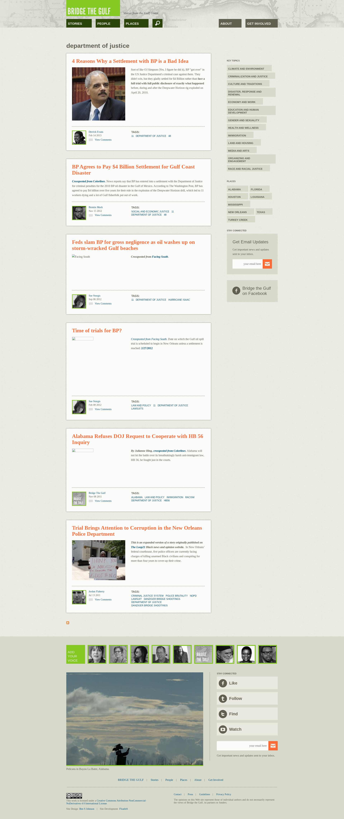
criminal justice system (147, 595)
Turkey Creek (238, 219)
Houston (234, 197)
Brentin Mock (96, 207)
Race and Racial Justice (245, 168)
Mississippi (235, 204)
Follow (235, 698)
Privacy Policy (223, 794)
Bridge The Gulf (97, 493)
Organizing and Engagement (239, 160)
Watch (235, 729)
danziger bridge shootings (162, 599)
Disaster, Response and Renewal (245, 93)
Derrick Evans (96, 132)
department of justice (151, 136)
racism (189, 497)
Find (233, 714)
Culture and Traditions (245, 84)
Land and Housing (240, 143)
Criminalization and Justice (248, 76)
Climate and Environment (246, 68)
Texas (261, 212)
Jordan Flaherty (96, 591)
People (103, 23)
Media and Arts (238, 150)
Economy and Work (241, 102)
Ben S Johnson (86, 809)
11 (132, 136)
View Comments (103, 139)
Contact (177, 794)
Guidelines (204, 794)
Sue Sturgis (94, 295)
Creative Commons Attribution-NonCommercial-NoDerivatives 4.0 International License (106, 802)
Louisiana (257, 197)
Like (233, 683)
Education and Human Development (243, 111)
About (226, 23)
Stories (75, 23)
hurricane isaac (179, 299)
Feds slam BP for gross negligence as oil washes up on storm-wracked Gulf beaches (133, 245)
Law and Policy (141, 405)
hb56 (167, 500)
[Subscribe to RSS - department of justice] (67, 623)
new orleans (237, 212)
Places (132, 23)
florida (256, 189)
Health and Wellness (243, 127)
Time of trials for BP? (97, 330)
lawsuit (136, 599)
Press (190, 794)
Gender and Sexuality (243, 120)
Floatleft (123, 809)
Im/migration (175, 497)
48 (169, 136)
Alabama (137, 497)
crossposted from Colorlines (169, 450)
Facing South (160, 256)
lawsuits (137, 408)
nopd (193, 595)
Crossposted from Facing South (149, 339)
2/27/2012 (147, 348)
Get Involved (259, 23)
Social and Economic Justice (150, 211)
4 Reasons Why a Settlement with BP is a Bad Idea (130, 61)
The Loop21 (138, 547)
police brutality (177, 595)
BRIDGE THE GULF (131, 779)
